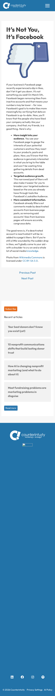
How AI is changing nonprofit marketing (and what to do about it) (26, 370)
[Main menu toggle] (47, 5)
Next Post (27, 278)
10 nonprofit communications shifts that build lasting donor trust (26, 348)
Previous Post (27, 272)
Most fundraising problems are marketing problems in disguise (27, 392)
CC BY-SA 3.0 (30, 260)
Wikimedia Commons (30, 257)
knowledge (32, 250)
